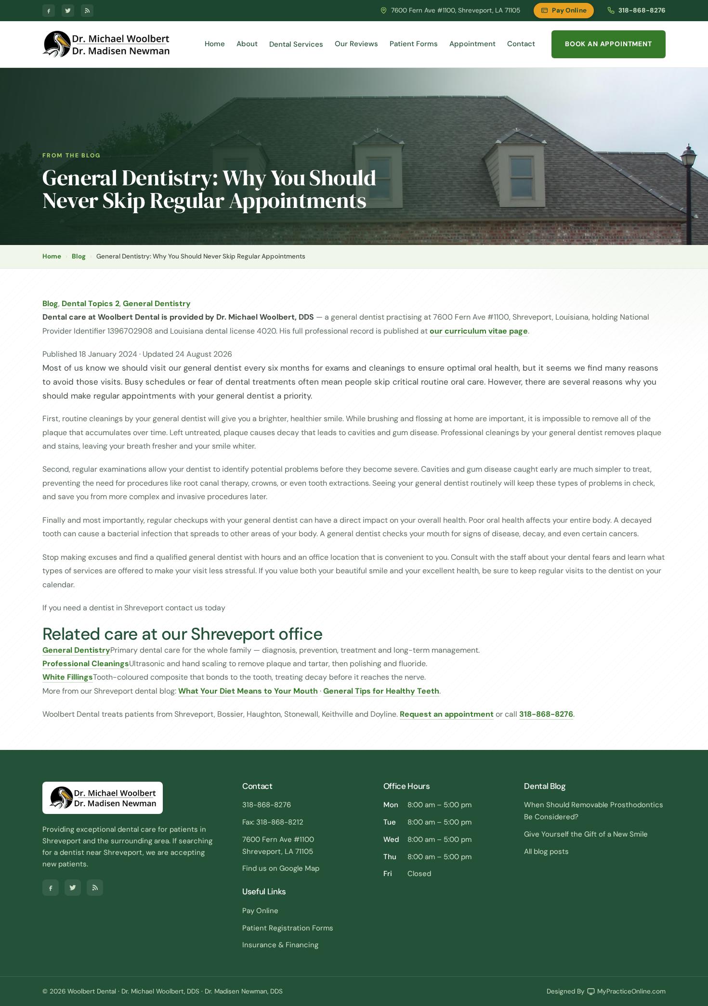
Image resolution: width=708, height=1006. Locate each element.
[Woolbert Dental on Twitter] (68, 10)
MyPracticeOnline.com (631, 991)
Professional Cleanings (85, 663)
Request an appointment (447, 714)
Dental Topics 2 (90, 303)
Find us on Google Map (280, 868)
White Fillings (67, 677)
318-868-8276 (642, 10)
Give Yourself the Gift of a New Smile (586, 834)
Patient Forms (414, 44)
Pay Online (569, 10)
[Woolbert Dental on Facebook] (48, 10)
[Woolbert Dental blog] (87, 10)
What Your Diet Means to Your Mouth (248, 691)
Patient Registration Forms (287, 928)
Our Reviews (356, 44)
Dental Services (296, 44)
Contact (521, 44)
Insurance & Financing (280, 945)
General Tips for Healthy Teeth (381, 691)
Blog (79, 256)
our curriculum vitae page (479, 331)
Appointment (472, 44)
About (247, 44)
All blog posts (546, 851)
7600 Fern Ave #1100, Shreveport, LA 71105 (455, 10)
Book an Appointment (608, 43)
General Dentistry (157, 303)
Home (215, 44)
